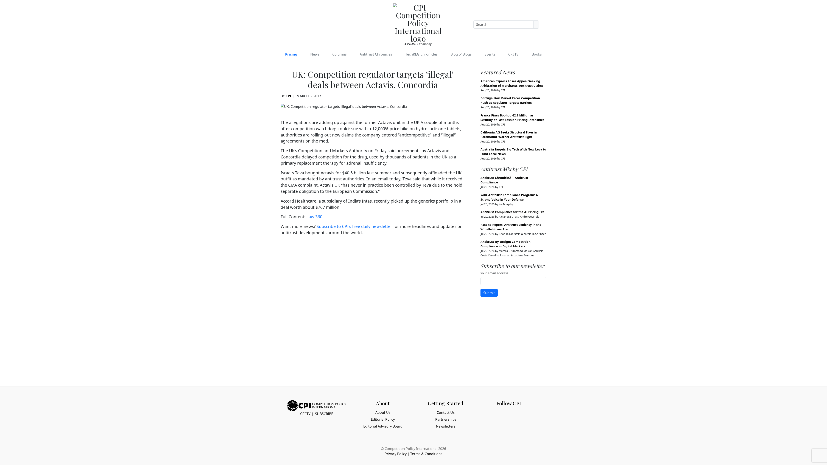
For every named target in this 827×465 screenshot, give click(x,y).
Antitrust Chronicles (376, 54)
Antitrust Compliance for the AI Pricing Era (512, 212)
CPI (288, 96)
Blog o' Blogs (461, 54)
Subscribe (324, 413)
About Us (382, 412)
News (314, 54)
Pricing (291, 54)
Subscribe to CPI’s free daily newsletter (354, 226)
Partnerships (445, 419)
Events (490, 54)
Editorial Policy (383, 419)
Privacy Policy (396, 453)
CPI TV (513, 54)
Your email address (494, 273)
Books (537, 54)
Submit (489, 292)
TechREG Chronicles (421, 54)
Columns (339, 54)
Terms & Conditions (426, 453)
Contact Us (446, 412)
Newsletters (445, 426)
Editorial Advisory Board (383, 426)
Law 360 (314, 217)
